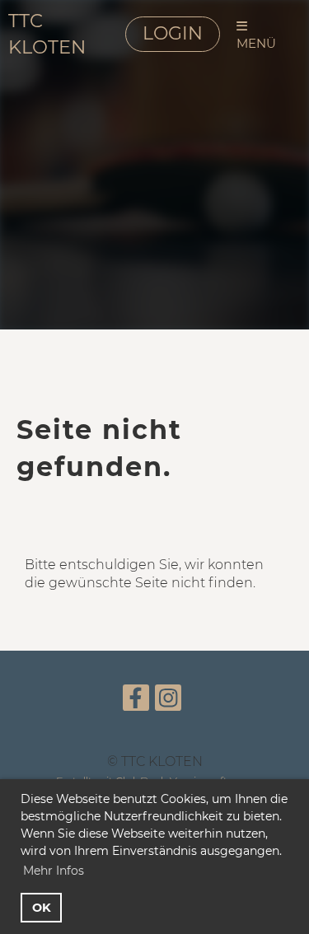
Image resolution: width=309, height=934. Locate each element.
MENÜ (256, 43)
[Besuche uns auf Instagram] (168, 701)
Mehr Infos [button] (53, 870)
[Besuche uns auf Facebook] (136, 701)
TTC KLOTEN (47, 33)
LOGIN (173, 33)
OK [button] (41, 907)
